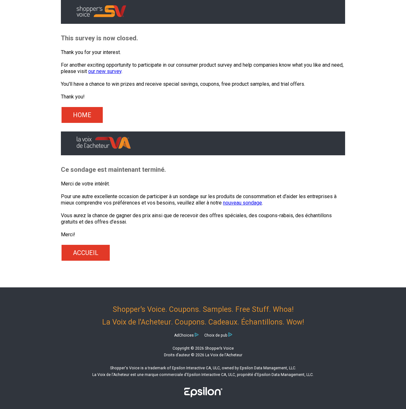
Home (82, 115)
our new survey (104, 71)
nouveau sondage (242, 203)
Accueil (85, 253)
